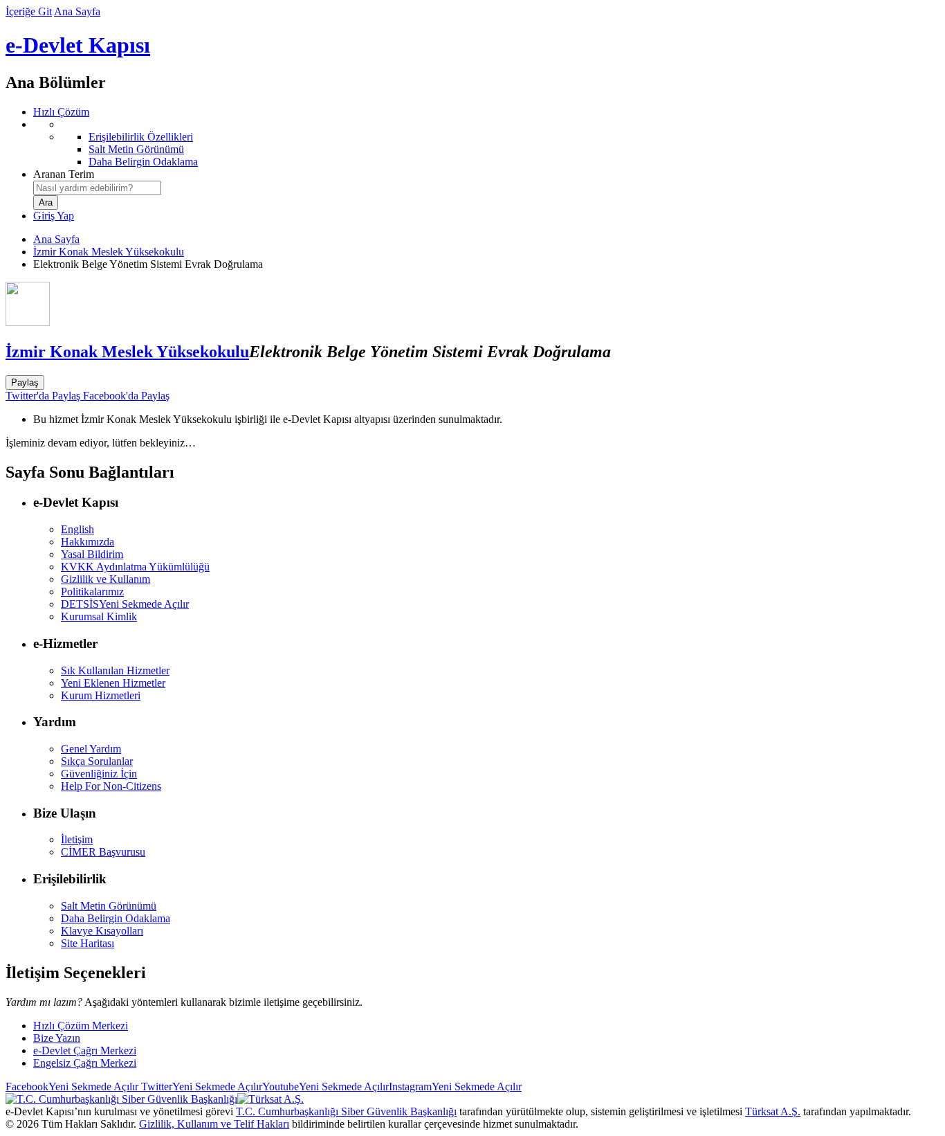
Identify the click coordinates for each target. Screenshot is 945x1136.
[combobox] (97, 188)
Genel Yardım (91, 749)
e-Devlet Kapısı (78, 45)
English (77, 529)
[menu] (486, 143)
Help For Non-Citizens (111, 786)
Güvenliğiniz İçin (99, 773)
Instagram (455, 1086)
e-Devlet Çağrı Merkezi (84, 1050)
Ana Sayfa (77, 11)
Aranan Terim (63, 174)
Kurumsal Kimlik (99, 616)
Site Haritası (87, 943)
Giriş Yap (53, 216)
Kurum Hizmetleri (100, 695)
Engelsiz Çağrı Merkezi (84, 1063)
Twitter (200, 1086)
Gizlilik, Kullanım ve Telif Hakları (214, 1124)
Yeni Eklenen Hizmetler (113, 683)
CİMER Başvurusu (103, 852)
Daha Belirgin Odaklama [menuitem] (143, 162)
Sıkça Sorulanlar (97, 761)
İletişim (77, 839)
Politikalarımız (92, 591)
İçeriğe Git (29, 11)
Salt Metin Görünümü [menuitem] (136, 149)
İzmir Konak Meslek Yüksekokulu (108, 252)
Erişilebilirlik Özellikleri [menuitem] (141, 137)
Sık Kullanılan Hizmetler (115, 670)
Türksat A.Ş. (772, 1111)
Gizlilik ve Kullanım (105, 579)
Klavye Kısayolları (102, 931)
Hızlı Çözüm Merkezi (80, 1025)
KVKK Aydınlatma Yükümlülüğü (135, 566)
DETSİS (125, 604)
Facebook (72, 1086)
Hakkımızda (87, 542)
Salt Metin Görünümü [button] (108, 906)
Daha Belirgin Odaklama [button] (115, 918)
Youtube (325, 1086)
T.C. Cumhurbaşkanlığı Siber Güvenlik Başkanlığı (346, 1111)
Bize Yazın (56, 1038)
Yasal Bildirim (92, 554)
